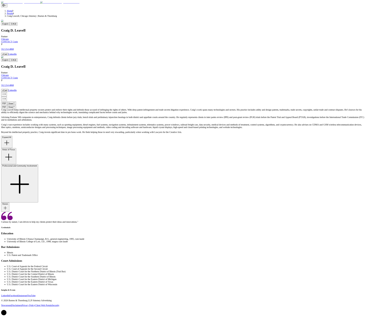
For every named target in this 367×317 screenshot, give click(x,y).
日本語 (13, 24)
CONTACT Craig (9, 41)
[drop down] (4, 5)
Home (9, 11)
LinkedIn (12, 54)
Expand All (6, 137)
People (10, 13)
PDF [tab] (4, 103)
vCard (4, 54)
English (5, 24)
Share (10, 103)
